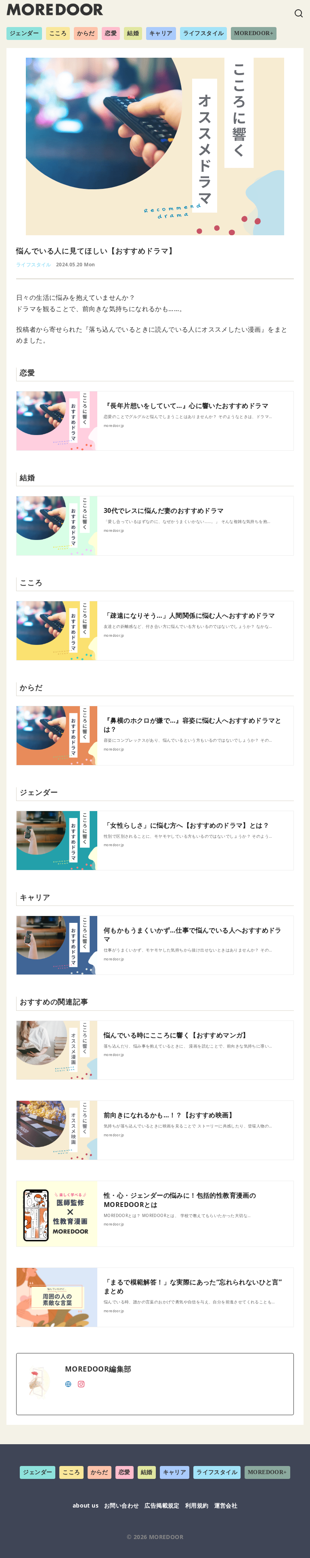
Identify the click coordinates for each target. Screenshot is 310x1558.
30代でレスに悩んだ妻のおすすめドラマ (164, 510)
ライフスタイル (203, 33)
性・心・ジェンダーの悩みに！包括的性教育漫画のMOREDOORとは (180, 1200)
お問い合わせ (121, 1505)
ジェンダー (24, 33)
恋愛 (111, 33)
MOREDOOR (166, 1537)
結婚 (133, 33)
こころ (58, 33)
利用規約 (197, 1505)
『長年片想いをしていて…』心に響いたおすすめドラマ (186, 405)
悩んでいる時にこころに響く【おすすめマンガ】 (176, 1035)
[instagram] (81, 1383)
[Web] (68, 1383)
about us (85, 1505)
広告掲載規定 (162, 1505)
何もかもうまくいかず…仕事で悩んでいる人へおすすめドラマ (193, 934)
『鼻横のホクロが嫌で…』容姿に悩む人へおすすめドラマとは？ (193, 725)
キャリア (161, 33)
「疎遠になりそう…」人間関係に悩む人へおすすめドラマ (189, 615)
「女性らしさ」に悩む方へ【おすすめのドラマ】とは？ (186, 825)
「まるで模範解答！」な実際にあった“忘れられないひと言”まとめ (193, 1286)
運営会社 (226, 1505)
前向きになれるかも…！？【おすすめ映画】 (169, 1114)
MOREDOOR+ (253, 33)
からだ (85, 33)
